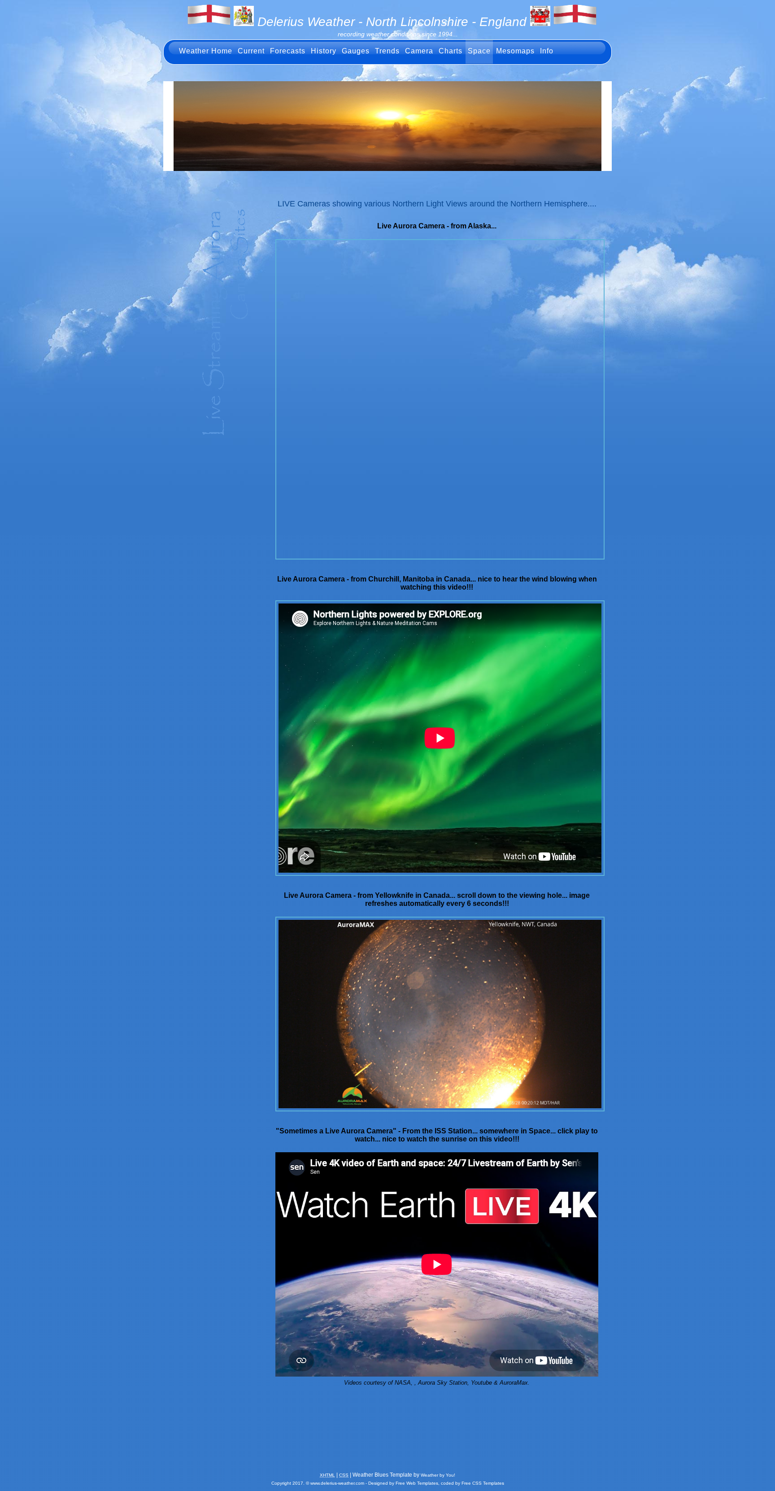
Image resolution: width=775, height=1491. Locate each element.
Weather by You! (438, 1475)
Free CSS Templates (483, 1483)
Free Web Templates (417, 1483)
